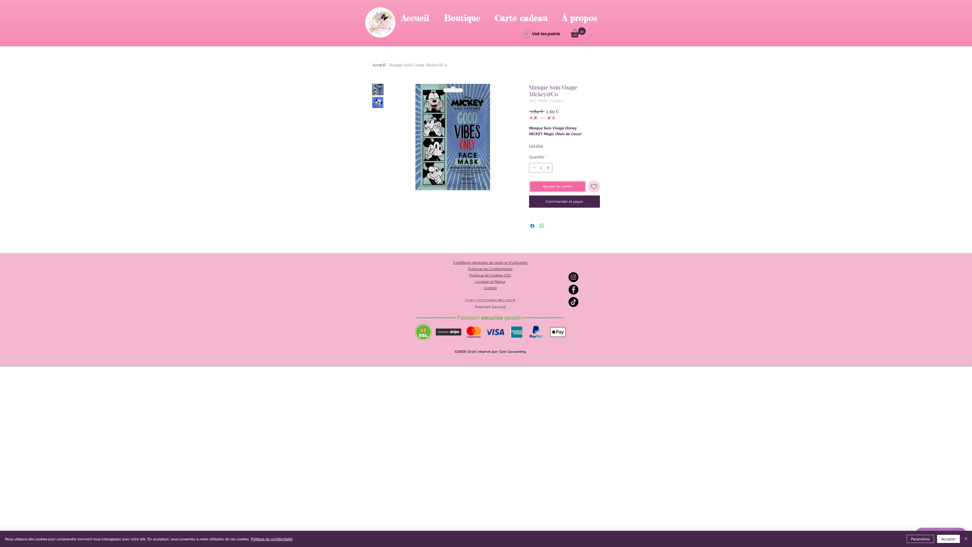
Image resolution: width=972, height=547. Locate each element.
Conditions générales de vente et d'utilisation (490, 263)
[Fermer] (966, 539)
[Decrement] (533, 167)
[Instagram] (573, 277)
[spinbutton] (541, 167)
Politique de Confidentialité (490, 269)
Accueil (379, 64)
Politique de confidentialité (272, 538)
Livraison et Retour (490, 282)
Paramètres (920, 538)
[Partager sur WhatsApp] (542, 226)
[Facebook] (573, 290)
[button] (578, 32)
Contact (490, 288)
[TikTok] (573, 302)
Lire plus (536, 146)
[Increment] (548, 167)
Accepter (948, 538)
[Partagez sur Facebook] (532, 226)
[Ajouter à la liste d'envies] (594, 186)
